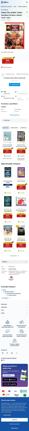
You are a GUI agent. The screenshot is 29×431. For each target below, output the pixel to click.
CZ (4, 360)
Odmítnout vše (14, 428)
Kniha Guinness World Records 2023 (21, 145)
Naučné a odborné (22, 6)
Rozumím (14, 419)
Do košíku (9, 192)
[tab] (3, 74)
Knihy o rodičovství (7, 158)
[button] (14, 304)
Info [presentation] (3, 74)
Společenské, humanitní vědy (14, 293)
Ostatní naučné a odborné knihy (21, 159)
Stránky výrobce (12, 268)
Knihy (15, 6)
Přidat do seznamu (7, 67)
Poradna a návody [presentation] (10, 74)
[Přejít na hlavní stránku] (4, 2)
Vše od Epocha (4, 9)
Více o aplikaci (7, 375)
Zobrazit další (13, 255)
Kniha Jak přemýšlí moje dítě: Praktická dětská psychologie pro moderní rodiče (7, 145)
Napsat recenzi (15, 84)
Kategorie (4, 261)
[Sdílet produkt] (27, 12)
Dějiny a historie (12, 295)
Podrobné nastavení (14, 424)
